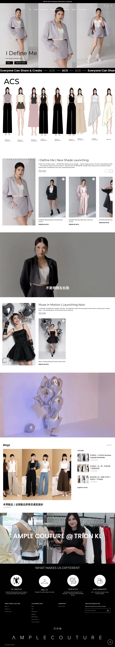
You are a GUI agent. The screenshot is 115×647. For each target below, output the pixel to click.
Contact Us (7, 609)
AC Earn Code (61, 606)
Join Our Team (82, 9)
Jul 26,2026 (93, 471)
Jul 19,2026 (93, 481)
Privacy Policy (35, 619)
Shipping (33, 614)
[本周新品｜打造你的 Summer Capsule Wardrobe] (83, 457)
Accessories (66, 9)
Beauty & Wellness (55, 9)
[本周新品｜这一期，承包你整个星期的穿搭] (83, 468)
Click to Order (42, 171)
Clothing (35, 9)
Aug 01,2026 (94, 460)
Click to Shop (42, 313)
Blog (33, 606)
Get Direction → (57, 545)
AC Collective (44, 9)
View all (109, 445)
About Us (7, 606)
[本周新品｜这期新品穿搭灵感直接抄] (37, 474)
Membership (34, 611)
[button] (104, 5)
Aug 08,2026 (7, 507)
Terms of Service (35, 622)
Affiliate (74, 9)
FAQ (33, 609)
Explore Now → (57, 62)
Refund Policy (35, 616)
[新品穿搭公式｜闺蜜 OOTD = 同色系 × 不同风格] (83, 479)
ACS (30, 9)
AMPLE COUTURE (11, 644)
